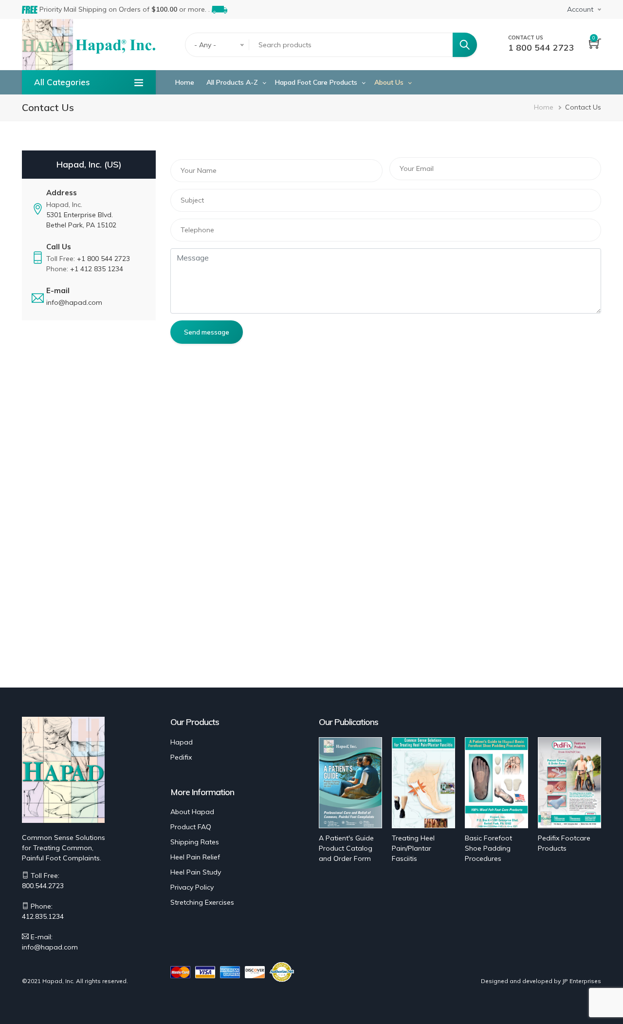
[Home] (115, 45)
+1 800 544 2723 (103, 258)
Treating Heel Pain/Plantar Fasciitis (413, 848)
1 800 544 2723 (541, 47)
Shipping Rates (194, 842)
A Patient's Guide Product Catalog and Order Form (346, 848)
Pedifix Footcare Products (564, 843)
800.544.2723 (43, 885)
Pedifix (181, 757)
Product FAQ (190, 826)
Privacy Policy (192, 887)
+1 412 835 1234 (96, 268)
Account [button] (580, 9)
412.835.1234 (43, 916)
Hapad (181, 742)
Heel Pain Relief (195, 857)
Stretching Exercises (202, 902)
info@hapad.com (74, 302)
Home (184, 82)
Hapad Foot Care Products (316, 82)
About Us (388, 82)
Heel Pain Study (195, 872)
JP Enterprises (581, 981)
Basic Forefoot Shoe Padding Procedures (488, 848)
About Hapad (192, 811)
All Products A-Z (232, 82)
